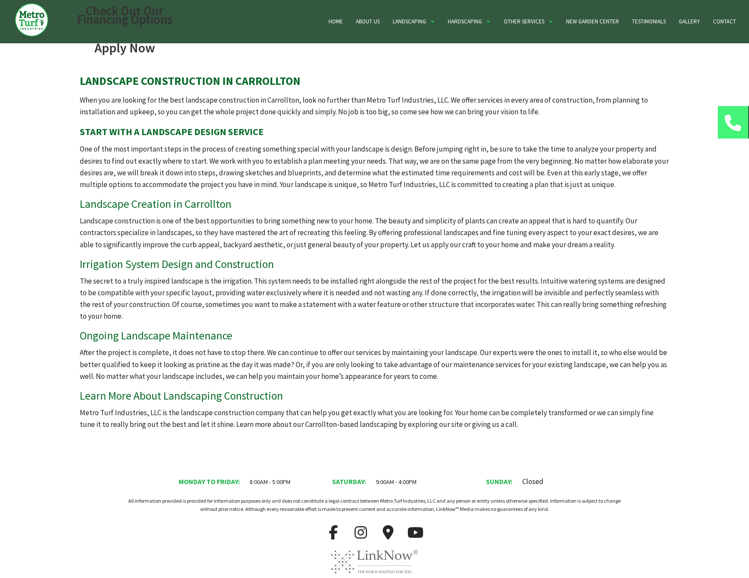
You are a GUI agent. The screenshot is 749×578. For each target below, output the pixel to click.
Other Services (524, 21)
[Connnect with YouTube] (416, 535)
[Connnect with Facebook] (334, 535)
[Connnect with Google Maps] (388, 535)
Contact (724, 21)
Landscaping (409, 21)
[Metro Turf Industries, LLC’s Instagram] (361, 535)
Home (336, 21)
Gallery (689, 21)
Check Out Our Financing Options (125, 15)
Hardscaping (465, 21)
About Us (368, 21)
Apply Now (124, 47)
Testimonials (649, 21)
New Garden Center (592, 21)
